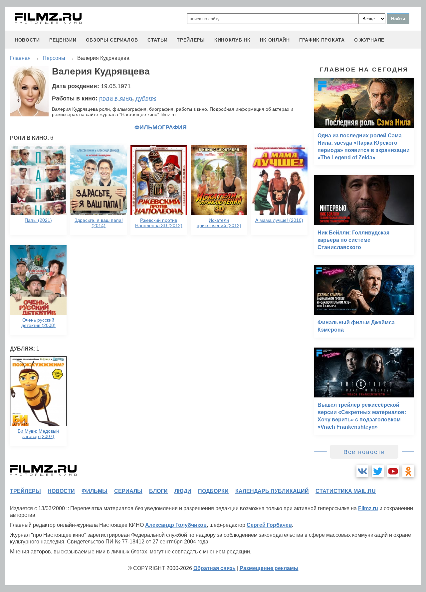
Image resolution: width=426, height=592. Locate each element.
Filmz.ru (368, 508)
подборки (213, 491)
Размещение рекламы (269, 568)
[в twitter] (378, 471)
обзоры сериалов (112, 40)
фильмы (94, 491)
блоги (158, 491)
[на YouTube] (393, 471)
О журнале (369, 40)
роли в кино (115, 98)
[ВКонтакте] (362, 471)
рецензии (63, 40)
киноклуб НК (232, 40)
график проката (322, 40)
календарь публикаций (272, 491)
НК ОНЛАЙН (275, 40)
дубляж (145, 98)
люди (182, 491)
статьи (157, 40)
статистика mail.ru (346, 491)
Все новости (364, 452)
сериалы (128, 491)
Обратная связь (214, 568)
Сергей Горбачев (269, 525)
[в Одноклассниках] (408, 471)
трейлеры (191, 40)
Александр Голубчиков (176, 525)
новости (27, 40)
